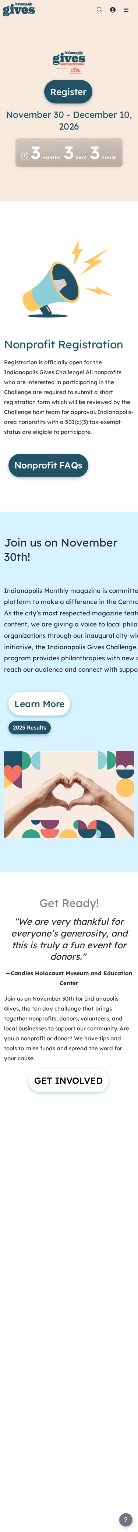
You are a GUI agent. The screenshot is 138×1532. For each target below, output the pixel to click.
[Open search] (99, 9)
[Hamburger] (125, 9)
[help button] (125, 1519)
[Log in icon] (112, 9)
